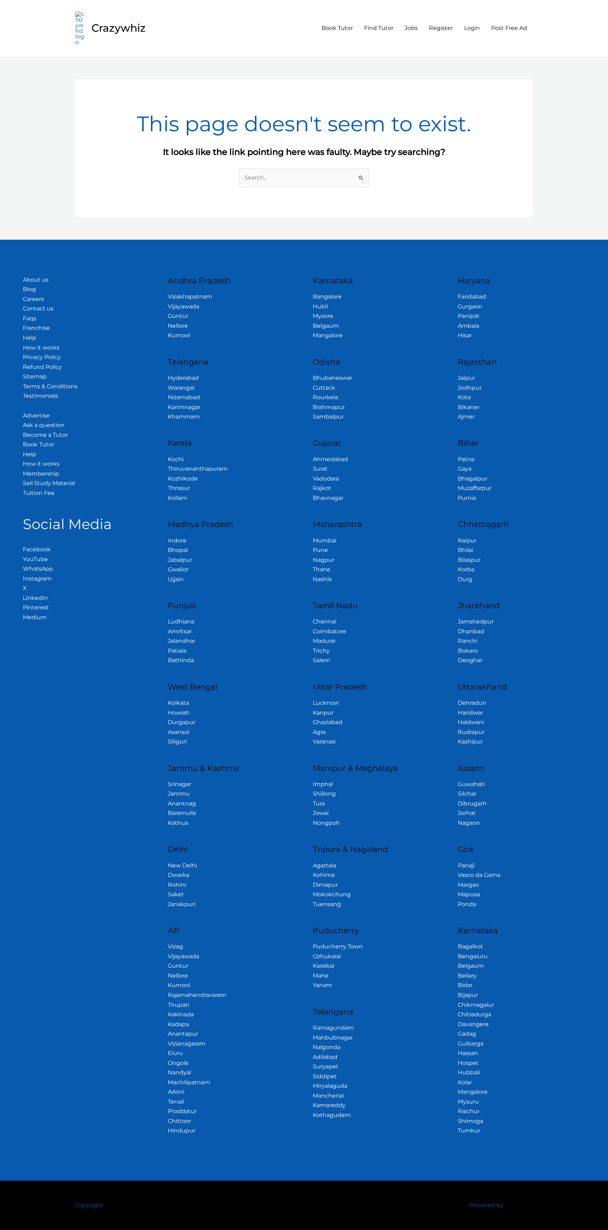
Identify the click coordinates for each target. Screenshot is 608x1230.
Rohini (177, 884)
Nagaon (469, 823)
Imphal (323, 784)
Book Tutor (337, 28)
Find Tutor (378, 28)
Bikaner (469, 407)
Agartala (324, 865)
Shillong (324, 793)
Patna (466, 459)
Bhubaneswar (332, 378)
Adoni (176, 1091)
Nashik (322, 579)
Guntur (178, 316)
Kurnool (179, 335)
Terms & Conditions (50, 386)
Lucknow (326, 702)
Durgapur (181, 722)
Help (29, 337)
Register (441, 28)
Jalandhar (181, 641)
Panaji (466, 865)
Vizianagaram (186, 1043)
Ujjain (176, 579)
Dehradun (472, 702)
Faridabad (472, 296)
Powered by (487, 1205)
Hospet (468, 1063)
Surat (320, 468)
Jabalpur (180, 560)
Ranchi (467, 641)
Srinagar (179, 784)
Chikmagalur (476, 1005)
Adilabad (325, 1057)
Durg (465, 579)
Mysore (323, 316)
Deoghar (470, 660)
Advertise (36, 415)
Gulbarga (470, 1043)
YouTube (35, 559)
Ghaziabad (327, 722)
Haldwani (471, 722)
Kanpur (323, 712)
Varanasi (324, 741)
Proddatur (182, 1111)
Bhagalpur (472, 478)
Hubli (320, 306)
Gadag (467, 1033)
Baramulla (182, 813)
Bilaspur (469, 560)
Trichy (321, 650)
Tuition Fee (39, 493)
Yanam (322, 985)
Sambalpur (328, 416)
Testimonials (40, 396)
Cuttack (324, 387)
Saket (176, 894)
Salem (321, 660)
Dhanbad (471, 631)
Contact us (38, 308)
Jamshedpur (476, 621)
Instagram (37, 578)
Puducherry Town (338, 946)
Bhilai (465, 550)
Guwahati (471, 784)
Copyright (89, 1205)
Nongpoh (326, 823)
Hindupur (181, 1130)
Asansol (178, 732)
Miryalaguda (330, 1085)
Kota (464, 397)
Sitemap (35, 376)
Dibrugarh (472, 803)
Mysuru (468, 1101)
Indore (177, 540)
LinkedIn (35, 598)
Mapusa (469, 894)
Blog (29, 289)
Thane (321, 569)
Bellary (467, 975)
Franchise (36, 328)
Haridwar (470, 712)
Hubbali (469, 1072)
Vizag (175, 946)
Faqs (29, 318)
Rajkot (322, 488)
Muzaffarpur (475, 488)
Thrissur (179, 488)
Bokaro (468, 650)
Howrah (179, 712)
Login (472, 28)
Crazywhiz (118, 27)
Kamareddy (329, 1105)
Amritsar (180, 631)
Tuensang (327, 904)
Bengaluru (473, 956)
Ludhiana (181, 621)
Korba (466, 569)
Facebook (37, 549)
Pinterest (36, 607)
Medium (35, 617)
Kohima (324, 875)
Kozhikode (183, 478)
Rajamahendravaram (197, 995)
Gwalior (178, 569)
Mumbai (324, 540)
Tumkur (469, 1130)
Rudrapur (471, 732)
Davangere (473, 1024)
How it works (41, 347)
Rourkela (325, 397)
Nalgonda (326, 1047)
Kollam (177, 498)
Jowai (321, 813)
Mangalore (328, 335)
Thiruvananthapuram (198, 468)
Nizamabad (184, 397)
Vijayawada (183, 306)
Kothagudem (332, 1115)
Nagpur (323, 560)
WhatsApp (38, 568)
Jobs (411, 28)
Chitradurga (474, 1014)
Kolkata (178, 702)
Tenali (176, 1101)
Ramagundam (333, 1027)
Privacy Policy (42, 357)
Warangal (181, 387)
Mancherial (328, 1095)
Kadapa (178, 1024)
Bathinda (181, 660)
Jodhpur (470, 387)
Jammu (179, 793)
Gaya (464, 468)
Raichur (469, 1111)
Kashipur (470, 741)
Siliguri (177, 741)
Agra (319, 732)
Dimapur (325, 884)
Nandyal (179, 1072)
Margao (468, 884)
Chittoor (179, 1121)
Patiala (177, 650)
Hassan (468, 1053)
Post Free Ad (509, 28)
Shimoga (470, 1121)
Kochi (176, 459)
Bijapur (468, 995)
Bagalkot (470, 946)
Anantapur (183, 1033)
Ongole (178, 1063)
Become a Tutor (45, 435)
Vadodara (326, 478)
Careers (33, 299)
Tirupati (178, 1005)
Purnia (467, 498)
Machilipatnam (189, 1082)
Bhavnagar (328, 498)
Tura (319, 803)
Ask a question (43, 425)
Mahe (321, 975)
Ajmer (466, 416)
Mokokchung (332, 894)
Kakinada (181, 1014)
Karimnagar (184, 407)
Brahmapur (329, 407)
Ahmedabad (330, 459)
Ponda (467, 904)
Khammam (184, 416)
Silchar (467, 793)
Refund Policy (42, 367)
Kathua (178, 823)
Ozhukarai (327, 956)
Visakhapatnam (190, 296)
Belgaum (326, 325)
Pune (320, 550)
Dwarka (178, 875)
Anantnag (182, 803)
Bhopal (178, 550)
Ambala (468, 325)
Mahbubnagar (333, 1037)
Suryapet (325, 1066)
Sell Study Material (49, 483)
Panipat (469, 316)
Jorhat (467, 813)
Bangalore (327, 296)
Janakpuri (182, 904)
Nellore (178, 325)
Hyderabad (183, 378)
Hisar (465, 335)
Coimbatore (329, 631)
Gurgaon (470, 306)
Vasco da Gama (479, 875)
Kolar (465, 1082)
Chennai (324, 621)
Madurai (324, 641)
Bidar (465, 985)
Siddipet (325, 1076)
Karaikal (323, 965)
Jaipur (466, 378)
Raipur (467, 540)
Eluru (175, 1053)
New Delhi (182, 865)
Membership (41, 473)
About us (36, 279)
